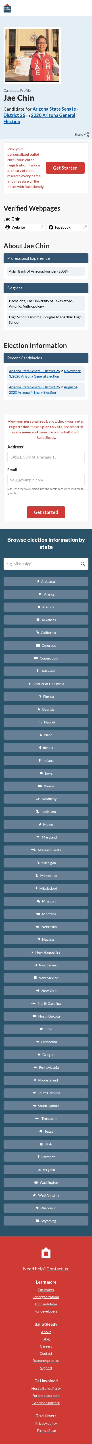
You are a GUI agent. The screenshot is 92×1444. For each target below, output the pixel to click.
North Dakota (46, 1016)
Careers (46, 1346)
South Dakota (46, 1105)
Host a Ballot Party (46, 1388)
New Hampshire (46, 952)
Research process (46, 1360)
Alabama (46, 581)
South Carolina (46, 1093)
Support (46, 1367)
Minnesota (46, 875)
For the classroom (46, 1395)
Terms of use (46, 1430)
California (46, 632)
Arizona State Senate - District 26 (34, 371)
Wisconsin (46, 1208)
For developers (46, 1311)
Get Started (65, 167)
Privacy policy (46, 1423)
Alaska (46, 594)
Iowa (46, 773)
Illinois (46, 747)
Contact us (57, 1268)
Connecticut (46, 658)
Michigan (46, 863)
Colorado (46, 645)
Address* (16, 446)
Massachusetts (46, 850)
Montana (46, 914)
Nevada (46, 939)
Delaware (46, 671)
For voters (46, 1289)
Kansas (46, 786)
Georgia (46, 709)
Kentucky (46, 799)
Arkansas (46, 620)
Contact (46, 1353)
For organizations (46, 1297)
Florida (46, 696)
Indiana (46, 760)
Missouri (46, 901)
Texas (46, 1131)
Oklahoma (46, 1042)
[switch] (82, 134)
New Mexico (46, 978)
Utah (46, 1144)
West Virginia (46, 1195)
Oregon (46, 1054)
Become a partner (46, 1402)
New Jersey (46, 965)
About (46, 1332)
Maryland (46, 837)
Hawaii (46, 722)
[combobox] (46, 457)
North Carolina (46, 1003)
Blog (46, 1339)
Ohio (46, 1029)
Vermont (46, 1157)
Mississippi (46, 888)
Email (12, 469)
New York (46, 990)
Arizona (46, 607)
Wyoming (46, 1221)
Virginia (46, 1169)
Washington (46, 1182)
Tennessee (46, 1118)
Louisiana (46, 811)
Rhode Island (46, 1080)
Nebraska (46, 926)
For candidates (46, 1304)
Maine (46, 824)
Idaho (46, 735)
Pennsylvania (46, 1067)
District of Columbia (46, 684)
